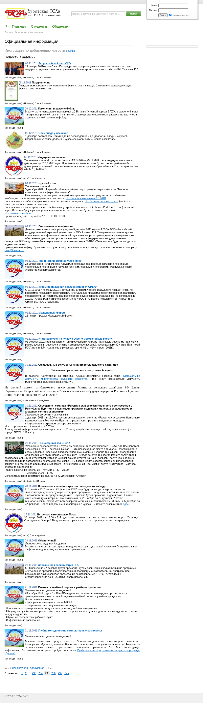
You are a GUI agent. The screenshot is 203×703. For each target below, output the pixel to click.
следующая (37, 667)
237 (60, 673)
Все (66, 673)
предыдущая (20, 667)
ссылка (70, 50)
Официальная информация (29, 32)
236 (53, 673)
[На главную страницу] (33, 13)
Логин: (154, 5)
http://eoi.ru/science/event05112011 (86, 198)
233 (34, 673)
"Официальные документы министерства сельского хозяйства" (82, 377)
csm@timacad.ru (14, 250)
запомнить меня (180, 15)
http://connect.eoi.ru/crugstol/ (101, 201)
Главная (9, 32)
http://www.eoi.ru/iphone (18, 213)
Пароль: (153, 10)
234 (40, 673)
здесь (126, 504)
